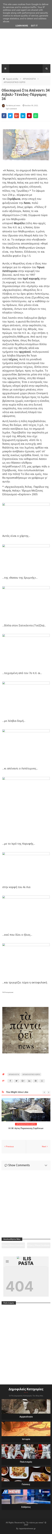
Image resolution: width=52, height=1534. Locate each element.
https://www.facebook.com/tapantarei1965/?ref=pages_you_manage (38, 1246)
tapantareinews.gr (27, 1528)
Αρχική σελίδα (12, 79)
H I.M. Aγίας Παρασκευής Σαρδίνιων (26, 1128)
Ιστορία (26, 1439)
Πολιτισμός (26, 1462)
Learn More (21, 26)
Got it (34, 26)
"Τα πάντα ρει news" (35, 1522)
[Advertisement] (26, 45)
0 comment (12, 109)
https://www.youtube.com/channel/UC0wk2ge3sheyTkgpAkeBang (13, 1246)
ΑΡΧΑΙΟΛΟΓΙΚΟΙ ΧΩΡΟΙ (14, 82)
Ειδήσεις (26, 1507)
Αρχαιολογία (26, 1416)
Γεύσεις (26, 1484)
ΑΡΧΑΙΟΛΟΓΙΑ (29, 79)
